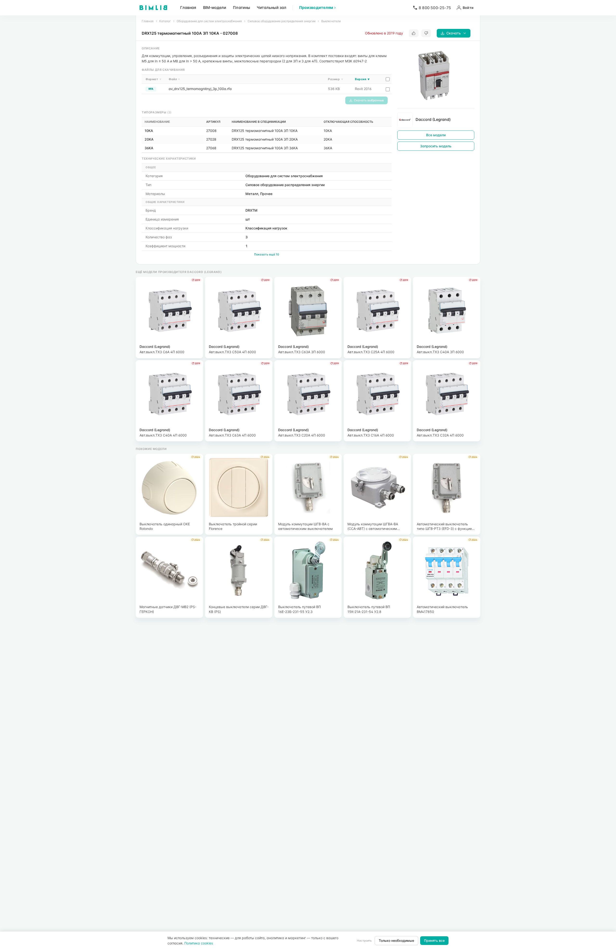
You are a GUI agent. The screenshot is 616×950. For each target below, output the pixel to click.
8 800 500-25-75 (435, 7)
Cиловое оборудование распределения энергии (281, 21)
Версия (362, 79)
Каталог (165, 21)
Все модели (436, 135)
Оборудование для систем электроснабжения (209, 21)
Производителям (316, 7)
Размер (335, 79)
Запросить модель (435, 146)
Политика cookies (198, 943)
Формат (153, 79)
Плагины (241, 7)
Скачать (453, 33)
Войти (468, 8)
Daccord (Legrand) (433, 119)
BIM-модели (214, 7)
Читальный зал (271, 7)
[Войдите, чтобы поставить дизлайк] (426, 33)
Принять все (434, 940)
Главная (188, 7)
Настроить (364, 940)
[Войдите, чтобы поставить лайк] (413, 33)
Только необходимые (396, 940)
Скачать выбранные (369, 100)
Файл (174, 79)
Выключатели (331, 21)
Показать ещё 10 (266, 254)
